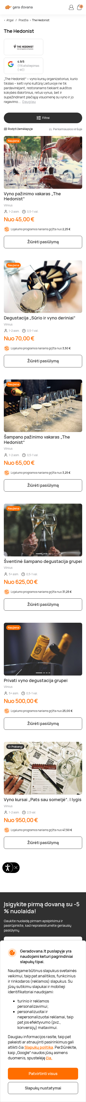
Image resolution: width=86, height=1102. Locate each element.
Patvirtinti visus (43, 1073)
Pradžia (23, 20)
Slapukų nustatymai (43, 1088)
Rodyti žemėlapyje (20, 129)
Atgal (10, 20)
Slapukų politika (38, 1047)
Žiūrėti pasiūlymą (43, 241)
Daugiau (29, 101)
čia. (49, 1058)
